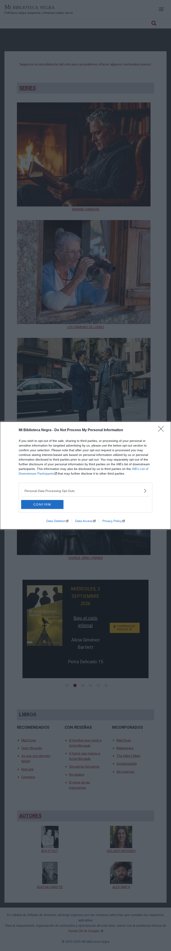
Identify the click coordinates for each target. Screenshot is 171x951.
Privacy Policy (112, 521)
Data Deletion (55, 521)
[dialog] (85, 475)
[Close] (162, 430)
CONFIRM (42, 504)
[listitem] (85, 490)
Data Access (84, 521)
